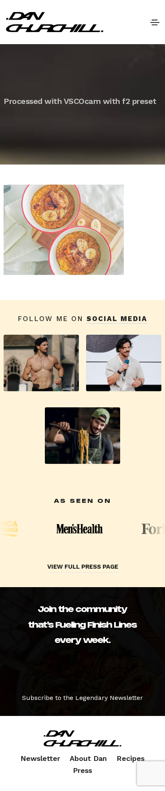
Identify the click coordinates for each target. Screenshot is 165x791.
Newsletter (40, 758)
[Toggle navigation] (154, 22)
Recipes (131, 758)
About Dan (88, 758)
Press (82, 770)
